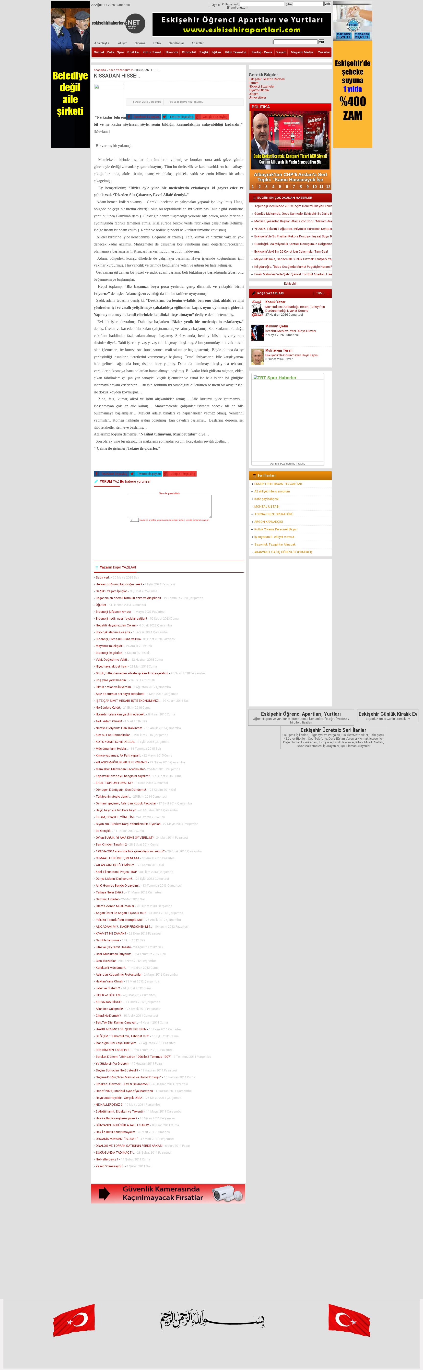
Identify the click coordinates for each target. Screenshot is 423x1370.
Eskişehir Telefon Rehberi (267, 79)
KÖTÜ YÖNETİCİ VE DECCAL (115, 742)
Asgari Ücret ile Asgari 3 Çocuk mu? (121, 913)
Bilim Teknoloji (235, 52)
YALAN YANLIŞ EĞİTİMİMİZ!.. (115, 865)
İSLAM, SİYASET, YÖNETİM (115, 817)
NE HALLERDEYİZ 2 (109, 1104)
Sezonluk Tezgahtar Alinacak (275, 544)
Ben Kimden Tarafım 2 (111, 844)
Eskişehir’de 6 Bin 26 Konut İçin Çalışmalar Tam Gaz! (291, 251)
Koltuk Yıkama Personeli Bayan (275, 529)
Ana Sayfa (101, 43)
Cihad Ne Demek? (108, 1015)
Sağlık (204, 52)
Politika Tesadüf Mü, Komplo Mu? (120, 920)
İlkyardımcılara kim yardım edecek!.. (121, 714)
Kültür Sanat (152, 52)
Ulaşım (253, 94)
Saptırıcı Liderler (107, 899)
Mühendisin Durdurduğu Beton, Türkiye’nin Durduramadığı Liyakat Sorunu (295, 308)
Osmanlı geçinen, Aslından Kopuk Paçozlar (126, 803)
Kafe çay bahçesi (266, 499)
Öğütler (101, 605)
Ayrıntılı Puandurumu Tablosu (287, 463)
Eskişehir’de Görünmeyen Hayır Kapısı (291, 355)
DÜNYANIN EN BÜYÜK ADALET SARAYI (123, 1125)
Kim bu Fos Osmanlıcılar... (114, 735)
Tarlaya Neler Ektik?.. (110, 892)
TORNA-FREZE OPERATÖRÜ (274, 514)
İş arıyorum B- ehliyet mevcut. (274, 537)
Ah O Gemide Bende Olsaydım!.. (118, 885)
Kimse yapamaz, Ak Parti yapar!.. (118, 755)
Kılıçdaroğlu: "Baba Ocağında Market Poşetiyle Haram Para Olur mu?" (293, 266)
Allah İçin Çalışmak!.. (110, 1009)
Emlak (157, 43)
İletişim (122, 43)
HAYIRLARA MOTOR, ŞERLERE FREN (121, 1029)
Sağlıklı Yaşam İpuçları (112, 591)
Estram (253, 83)
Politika (133, 52)
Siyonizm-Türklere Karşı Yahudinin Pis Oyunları (128, 824)
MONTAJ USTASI (266, 506)
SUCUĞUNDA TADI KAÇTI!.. (115, 1152)
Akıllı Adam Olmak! (109, 721)
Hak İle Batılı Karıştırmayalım (115, 1132)
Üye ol (216, 5)
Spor (120, 52)
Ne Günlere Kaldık (108, 707)
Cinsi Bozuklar (106, 961)
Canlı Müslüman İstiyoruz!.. (114, 954)
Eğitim (216, 52)
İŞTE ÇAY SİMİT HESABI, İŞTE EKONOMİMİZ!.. (128, 700)
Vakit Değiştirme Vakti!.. (112, 659)
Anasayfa (100, 70)
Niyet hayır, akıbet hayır (112, 666)
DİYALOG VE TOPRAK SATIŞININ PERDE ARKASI (129, 1145)
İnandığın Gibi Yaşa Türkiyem (116, 1043)
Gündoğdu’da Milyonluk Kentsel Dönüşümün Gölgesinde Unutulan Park (293, 244)
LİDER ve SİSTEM (108, 995)
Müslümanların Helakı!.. (112, 748)
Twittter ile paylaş (181, 117)
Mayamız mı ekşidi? (110, 646)
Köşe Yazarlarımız (121, 70)
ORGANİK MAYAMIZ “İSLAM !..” (117, 1139)
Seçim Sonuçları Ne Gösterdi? (117, 1070)
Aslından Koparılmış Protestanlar (118, 974)
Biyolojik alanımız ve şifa (113, 632)
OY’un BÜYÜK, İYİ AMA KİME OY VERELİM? (125, 837)
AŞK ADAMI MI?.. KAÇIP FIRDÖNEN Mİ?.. (124, 926)
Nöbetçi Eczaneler (261, 86)
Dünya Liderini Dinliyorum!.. (114, 878)
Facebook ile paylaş (146, 117)
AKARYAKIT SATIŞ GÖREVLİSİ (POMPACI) (283, 552)
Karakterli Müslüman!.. (111, 967)
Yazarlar (324, 52)
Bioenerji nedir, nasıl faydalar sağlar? (121, 618)
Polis (110, 52)
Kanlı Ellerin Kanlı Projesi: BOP (116, 872)
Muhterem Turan (279, 350)
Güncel (99, 52)
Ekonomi (171, 52)
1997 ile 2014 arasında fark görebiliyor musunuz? (130, 851)
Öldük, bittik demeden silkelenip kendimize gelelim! (132, 673)
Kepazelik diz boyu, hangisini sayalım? (123, 776)
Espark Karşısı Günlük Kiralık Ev (388, 716)
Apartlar (197, 43)
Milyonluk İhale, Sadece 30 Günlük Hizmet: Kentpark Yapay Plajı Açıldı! (293, 259)
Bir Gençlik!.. (104, 831)
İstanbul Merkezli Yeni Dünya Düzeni (290, 331)
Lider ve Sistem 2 (108, 988)
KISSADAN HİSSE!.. (109, 1002)
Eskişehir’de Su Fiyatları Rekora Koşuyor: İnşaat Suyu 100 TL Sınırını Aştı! (293, 236)
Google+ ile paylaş (214, 117)
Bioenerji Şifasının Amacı (113, 611)
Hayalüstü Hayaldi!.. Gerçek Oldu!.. (119, 1098)
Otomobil (189, 52)
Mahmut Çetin (276, 326)
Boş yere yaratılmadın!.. (112, 680)
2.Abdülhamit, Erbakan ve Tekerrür (120, 1111)
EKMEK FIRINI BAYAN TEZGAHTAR (278, 484)
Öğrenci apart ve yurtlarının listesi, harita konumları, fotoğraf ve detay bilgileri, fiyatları (301, 717)
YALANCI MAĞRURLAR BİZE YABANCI (121, 762)
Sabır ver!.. (103, 577)
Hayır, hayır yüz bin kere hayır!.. (117, 810)
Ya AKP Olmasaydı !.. (110, 1166)
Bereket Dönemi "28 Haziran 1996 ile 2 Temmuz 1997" (133, 1056)
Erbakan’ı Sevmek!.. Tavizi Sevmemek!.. (123, 1084)
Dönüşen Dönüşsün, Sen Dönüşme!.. (121, 789)
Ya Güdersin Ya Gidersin (112, 1063)
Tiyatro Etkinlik (259, 90)
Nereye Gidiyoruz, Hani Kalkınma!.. (120, 728)
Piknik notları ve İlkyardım (113, 687)
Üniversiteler (257, 97)
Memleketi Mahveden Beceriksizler (120, 769)
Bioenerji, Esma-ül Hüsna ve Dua (118, 639)
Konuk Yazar (275, 302)
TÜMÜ (320, 293)
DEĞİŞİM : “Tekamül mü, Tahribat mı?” (122, 1036)
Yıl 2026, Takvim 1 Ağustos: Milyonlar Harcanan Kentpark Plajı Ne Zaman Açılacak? (293, 229)
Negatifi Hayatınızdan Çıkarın (116, 625)
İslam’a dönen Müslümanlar (115, 906)
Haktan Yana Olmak (109, 981)
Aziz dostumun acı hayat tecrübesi (120, 694)
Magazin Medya (302, 52)
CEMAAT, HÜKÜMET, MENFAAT (118, 858)
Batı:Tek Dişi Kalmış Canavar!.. (117, 1022)
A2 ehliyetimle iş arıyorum (272, 491)
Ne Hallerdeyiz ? (107, 1159)
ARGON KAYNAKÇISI (268, 521)
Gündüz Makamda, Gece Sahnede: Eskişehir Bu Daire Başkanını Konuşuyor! (293, 213)
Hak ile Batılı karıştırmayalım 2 (117, 1118)
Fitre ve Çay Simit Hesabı (113, 947)
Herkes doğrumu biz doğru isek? (119, 584)
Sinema (140, 43)
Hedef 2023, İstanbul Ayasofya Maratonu (124, 1091)
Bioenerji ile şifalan (109, 653)
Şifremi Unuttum (237, 7)
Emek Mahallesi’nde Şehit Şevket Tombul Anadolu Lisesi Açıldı (293, 274)
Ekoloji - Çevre (262, 52)
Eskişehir (290, 283)
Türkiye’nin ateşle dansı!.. (113, 796)
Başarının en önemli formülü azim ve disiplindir (128, 598)
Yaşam (281, 52)
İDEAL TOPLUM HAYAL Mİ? (114, 783)
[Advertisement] (168, 1249)
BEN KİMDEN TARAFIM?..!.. (114, 1050)
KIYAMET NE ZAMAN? (111, 933)
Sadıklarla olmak (107, 940)
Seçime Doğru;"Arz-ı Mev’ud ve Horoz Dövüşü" (129, 1077)
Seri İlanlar (176, 43)
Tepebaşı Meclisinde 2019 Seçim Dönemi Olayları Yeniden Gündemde (293, 206)
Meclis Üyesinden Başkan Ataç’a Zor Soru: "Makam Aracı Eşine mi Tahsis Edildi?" (293, 221)
